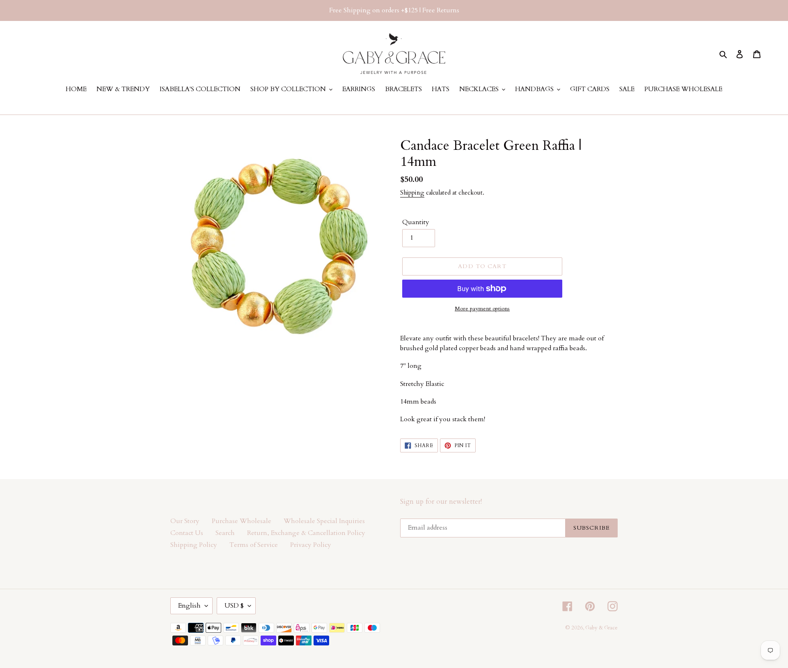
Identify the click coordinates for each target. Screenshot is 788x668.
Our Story (184, 521)
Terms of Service (253, 544)
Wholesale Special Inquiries (324, 521)
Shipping (412, 192)
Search (225, 532)
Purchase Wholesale (241, 521)
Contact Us (186, 532)
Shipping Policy (193, 544)
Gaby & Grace (601, 627)
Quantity (415, 222)
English (189, 605)
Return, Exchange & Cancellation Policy (306, 532)
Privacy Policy (310, 544)
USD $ (234, 605)
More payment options (482, 308)
